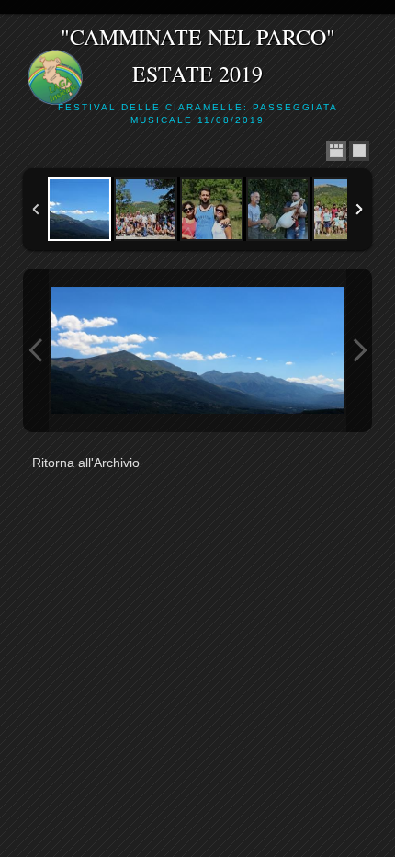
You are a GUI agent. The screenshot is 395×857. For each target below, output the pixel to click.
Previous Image (36, 350)
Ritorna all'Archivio (86, 462)
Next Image (359, 350)
